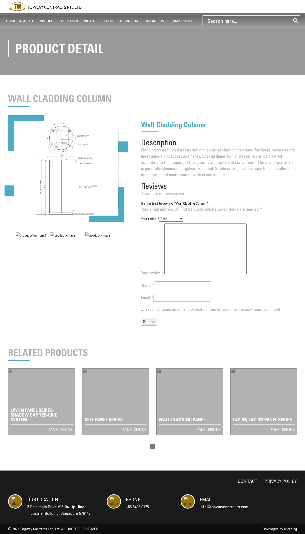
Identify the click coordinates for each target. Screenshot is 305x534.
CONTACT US (153, 21)
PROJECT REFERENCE (100, 21)
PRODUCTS (49, 21)
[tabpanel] (42, 401)
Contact (247, 481)
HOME (11, 21)
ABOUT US (27, 21)
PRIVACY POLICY (180, 21)
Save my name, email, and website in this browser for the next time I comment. (213, 309)
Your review (152, 273)
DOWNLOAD (129, 21)
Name (148, 285)
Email (147, 297)
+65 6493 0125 (137, 507)
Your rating (150, 218)
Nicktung (290, 528)
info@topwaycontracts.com (224, 507)
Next (123, 146)
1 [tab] (152, 446)
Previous (9, 190)
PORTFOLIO (70, 21)
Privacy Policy (280, 481)
